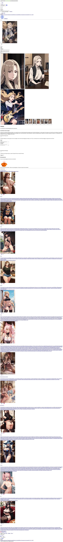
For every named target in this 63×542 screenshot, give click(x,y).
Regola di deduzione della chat (5, 51)
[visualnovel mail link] (3, 538)
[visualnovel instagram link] (3, 536)
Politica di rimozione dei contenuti (24, 14)
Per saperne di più (3, 170)
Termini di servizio (10, 14)
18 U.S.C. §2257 (31, 14)
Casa (2, 2)
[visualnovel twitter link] (2, 536)
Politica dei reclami (16, 14)
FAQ (1, 538)
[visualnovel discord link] (6, 5)
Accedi (3, 5)
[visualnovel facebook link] (0, 536)
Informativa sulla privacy (4, 14)
